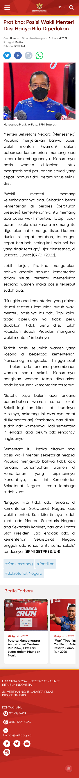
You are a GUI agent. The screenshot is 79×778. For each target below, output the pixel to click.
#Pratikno (45, 563)
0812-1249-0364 (19, 722)
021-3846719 (17, 713)
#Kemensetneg (19, 563)
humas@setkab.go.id (17, 734)
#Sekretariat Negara (23, 573)
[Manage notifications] (68, 768)
